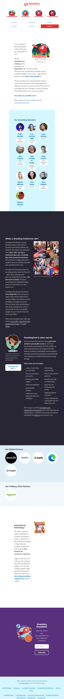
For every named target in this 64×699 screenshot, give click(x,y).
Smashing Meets (9, 695)
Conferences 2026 (21, 695)
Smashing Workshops (52, 695)
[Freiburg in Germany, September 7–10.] (25, 13)
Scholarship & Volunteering (45, 688)
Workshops (31, 22)
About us (57, 688)
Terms (31, 690)
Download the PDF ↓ (13, 367)
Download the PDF (9, 358)
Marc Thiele (50, 276)
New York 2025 (21, 698)
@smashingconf (40, 62)
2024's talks (14, 321)
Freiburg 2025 (31, 698)
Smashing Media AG (24, 683)
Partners (32, 26)
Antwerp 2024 (42, 698)
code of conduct (31, 100)
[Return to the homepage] (32, 5)
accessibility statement (21, 103)
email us (37, 415)
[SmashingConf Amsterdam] (52, 13)
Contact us (17, 688)
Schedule (14, 22)
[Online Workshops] (12, 13)
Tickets (50, 26)
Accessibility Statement (28, 688)
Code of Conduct (7, 688)
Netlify (43, 683)
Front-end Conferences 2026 (36, 695)
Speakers (50, 22)
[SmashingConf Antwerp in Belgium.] (38, 13)
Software (14, 26)
